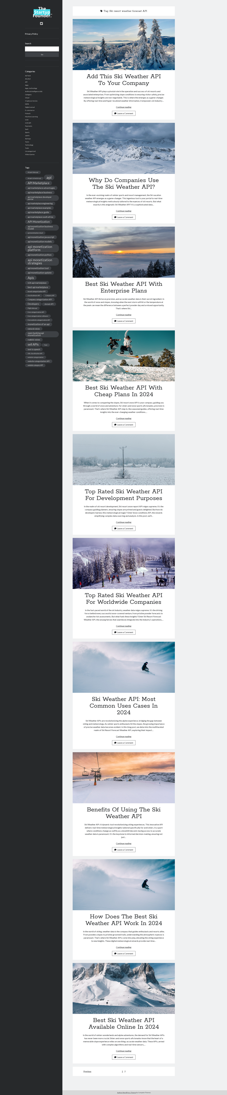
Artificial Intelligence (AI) (33, 91)
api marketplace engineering (40, 203)
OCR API (28, 123)
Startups (28, 139)
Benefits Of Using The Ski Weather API (124, 777)
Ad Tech (28, 76)
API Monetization (39, 221)
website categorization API (39, 361)
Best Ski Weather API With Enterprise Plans (124, 252)
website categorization (35, 357)
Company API (49, 295)
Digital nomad (30, 107)
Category (28, 95)
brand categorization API (36, 292)
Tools (27, 148)
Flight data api (32, 308)
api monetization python (39, 254)
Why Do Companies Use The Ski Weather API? (124, 148)
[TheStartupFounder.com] (42, 17)
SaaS (26, 129)
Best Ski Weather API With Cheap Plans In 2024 (124, 355)
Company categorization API (40, 299)
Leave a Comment (125, 113)
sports (27, 135)
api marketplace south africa (40, 217)
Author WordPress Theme (126, 1093)
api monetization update (39, 272)
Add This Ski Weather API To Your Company (124, 44)
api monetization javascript (41, 237)
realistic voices (34, 340)
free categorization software (38, 316)
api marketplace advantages (41, 188)
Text (45, 345)
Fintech (27, 113)
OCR (26, 120)
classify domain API (34, 295)
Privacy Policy (31, 34)
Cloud (27, 98)
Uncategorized (30, 151)
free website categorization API (39, 320)
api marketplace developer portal (40, 198)
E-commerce (29, 110)
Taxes (27, 142)
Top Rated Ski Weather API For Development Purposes (124, 459)
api (49, 177)
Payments (28, 126)
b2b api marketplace (37, 282)
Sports (27, 132)
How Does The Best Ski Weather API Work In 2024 (124, 884)
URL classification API (35, 353)
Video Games (30, 154)
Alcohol (27, 79)
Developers (33, 303)
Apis (31, 278)
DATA (27, 104)
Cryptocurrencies (31, 101)
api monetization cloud (35, 233)
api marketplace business (40, 192)
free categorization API (36, 312)
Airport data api (33, 172)
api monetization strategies (40, 261)
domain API (49, 304)
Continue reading (123, 107)
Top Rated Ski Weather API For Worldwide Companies (124, 563)
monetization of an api (39, 324)
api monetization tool (38, 268)
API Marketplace (38, 183)
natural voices (34, 329)
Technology (29, 145)
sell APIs (33, 344)
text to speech (34, 349)
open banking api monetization (36, 334)
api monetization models (40, 241)
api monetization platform (40, 248)
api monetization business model (40, 227)
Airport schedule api (34, 178)
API (26, 82)
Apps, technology (31, 88)
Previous (87, 1071)
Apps (27, 85)
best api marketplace (38, 287)
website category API (35, 365)
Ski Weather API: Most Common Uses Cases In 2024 (124, 667)
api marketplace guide (38, 212)
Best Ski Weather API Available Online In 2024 (124, 988)
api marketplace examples (39, 208)
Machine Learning (31, 117)
